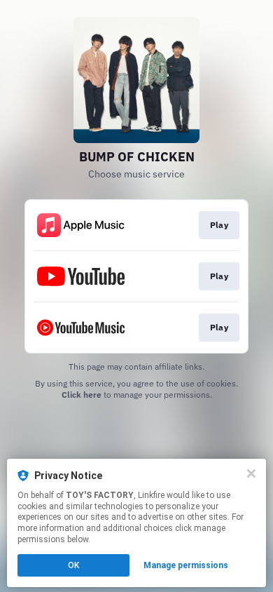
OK (73, 565)
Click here (82, 394)
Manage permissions (186, 565)
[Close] (251, 473)
